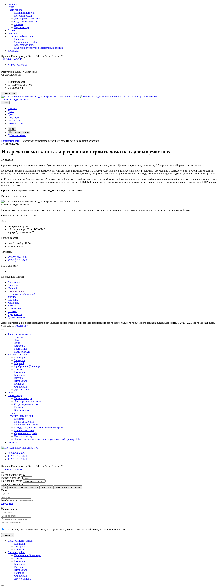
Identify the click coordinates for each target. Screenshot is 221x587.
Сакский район (16, 291)
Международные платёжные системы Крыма (39, 427)
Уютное (12, 296)
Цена (4, 490)
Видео (11, 30)
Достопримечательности (27, 18)
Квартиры (13, 117)
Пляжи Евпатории (24, 12)
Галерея (18, 24)
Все (4, 487)
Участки (12, 108)
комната (34, 487)
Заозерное (13, 285)
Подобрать (7, 503)
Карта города (15, 9)
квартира (23, 487)
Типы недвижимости (19, 334)
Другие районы (16, 317)
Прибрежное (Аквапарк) (21, 294)
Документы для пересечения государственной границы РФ (47, 439)
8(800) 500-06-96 (17, 453)
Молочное (13, 302)
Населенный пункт (11, 480)
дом (43, 487)
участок (13, 487)
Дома (11, 111)
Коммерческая (15, 123)
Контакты (13, 50)
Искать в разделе (10, 477)
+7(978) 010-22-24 (11, 59)
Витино (12, 305)
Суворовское (15, 314)
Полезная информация (20, 36)
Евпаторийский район (20, 540)
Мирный (12, 288)
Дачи (10, 114)
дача (49, 487)
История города (23, 15)
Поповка (12, 311)
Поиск (12, 129)
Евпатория (14, 282)
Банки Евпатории (24, 421)
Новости (19, 39)
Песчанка (13, 299)
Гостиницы (14, 120)
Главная (12, 4)
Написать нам (9, 93)
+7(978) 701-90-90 (17, 64)
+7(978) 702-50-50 (17, 456)
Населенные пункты (19, 132)
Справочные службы (25, 42)
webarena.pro (22, 325)
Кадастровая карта (24, 44)
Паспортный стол (24, 430)
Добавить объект (17, 135)
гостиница (76, 487)
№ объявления (9, 500)
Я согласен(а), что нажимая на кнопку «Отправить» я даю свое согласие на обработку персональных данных (65, 529)
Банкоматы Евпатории (26, 424)
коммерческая (62, 487)
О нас (11, 7)
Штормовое (14, 308)
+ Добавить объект (11, 469)
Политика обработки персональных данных (38, 47)
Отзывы (12, 33)
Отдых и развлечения (26, 21)
